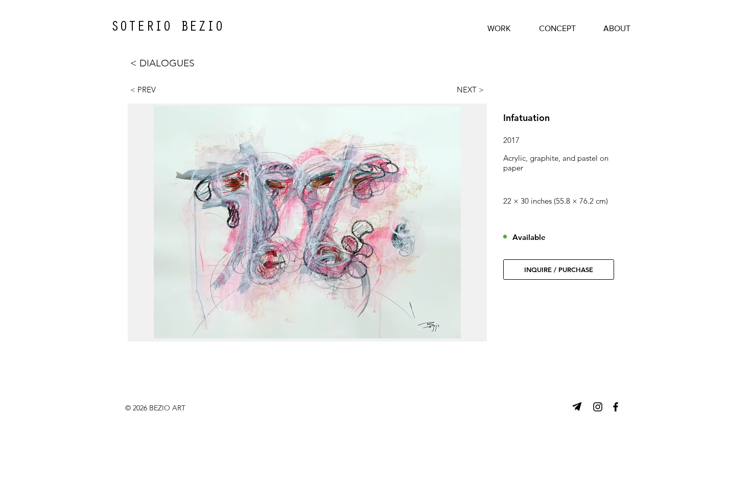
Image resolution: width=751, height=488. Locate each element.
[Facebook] (615, 407)
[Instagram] (598, 407)
